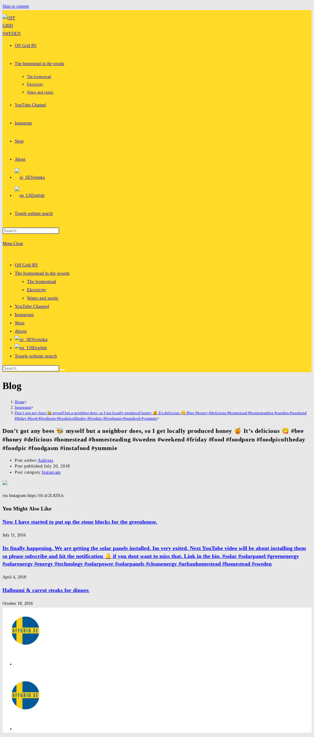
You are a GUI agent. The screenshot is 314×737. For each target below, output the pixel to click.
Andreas (45, 460)
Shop (20, 322)
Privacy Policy (27, 664)
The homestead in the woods (42, 273)
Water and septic (43, 298)
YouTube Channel (32, 306)
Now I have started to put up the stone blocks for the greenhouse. (79, 522)
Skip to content (15, 6)
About (21, 331)
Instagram (24, 314)
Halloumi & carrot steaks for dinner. (46, 590)
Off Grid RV (26, 264)
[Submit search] (62, 369)
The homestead (41, 281)
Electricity (36, 289)
